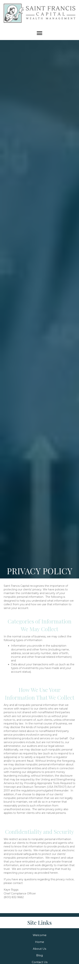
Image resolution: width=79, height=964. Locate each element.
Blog (39, 955)
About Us (39, 948)
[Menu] (39, 33)
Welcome (39, 935)
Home (39, 941)
